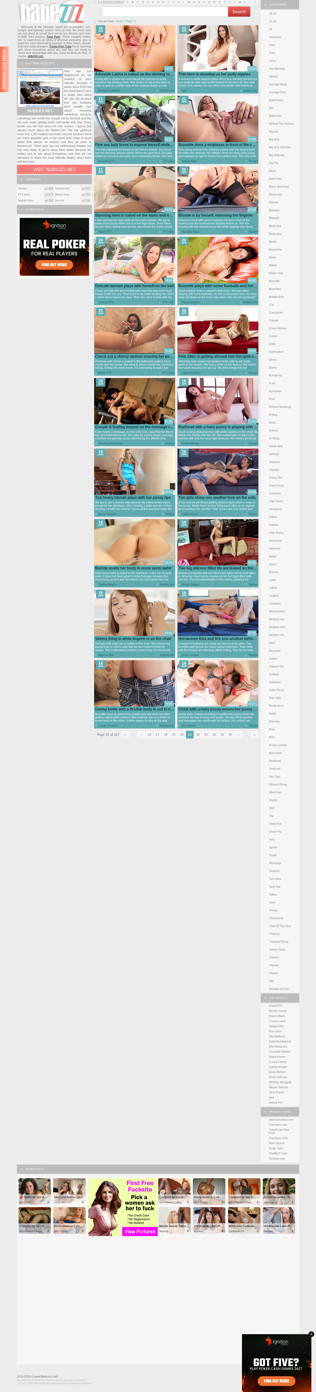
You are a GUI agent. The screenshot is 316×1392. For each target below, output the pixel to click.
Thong (273, 910)
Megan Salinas (278, 1087)
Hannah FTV (106, 161)
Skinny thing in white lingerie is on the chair (133, 639)
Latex (272, 580)
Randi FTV (275, 1006)
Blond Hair (275, 194)
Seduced (274, 768)
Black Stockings (279, 186)
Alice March (276, 1092)
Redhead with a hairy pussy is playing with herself (222, 427)
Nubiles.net (167, 90)
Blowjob (274, 218)
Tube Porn (53, 36)
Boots (272, 241)
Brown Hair (276, 273)
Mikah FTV (105, 373)
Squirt (272, 855)
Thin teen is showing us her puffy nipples (214, 74)
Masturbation (277, 611)
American (275, 37)
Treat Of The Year (280, 926)
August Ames (277, 1056)
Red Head (275, 753)
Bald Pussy (276, 100)
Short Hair (275, 792)
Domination (276, 351)
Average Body (278, 84)
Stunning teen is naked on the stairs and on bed (137, 215)
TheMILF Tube (278, 1153)
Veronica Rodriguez (110, 443)
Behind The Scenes (281, 123)
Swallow (274, 871)
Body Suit (275, 226)
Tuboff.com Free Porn (279, 1131)
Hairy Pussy (276, 485)
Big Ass (273, 131)
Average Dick (277, 92)
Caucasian (276, 312)
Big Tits (273, 163)
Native (273, 658)
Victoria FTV (106, 302)
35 (222, 734)
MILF (272, 643)
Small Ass (275, 823)
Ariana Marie (277, 1016)
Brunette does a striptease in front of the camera (220, 145)
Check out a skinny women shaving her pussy (135, 356)
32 (198, 734)
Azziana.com (277, 1158)
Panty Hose (276, 705)
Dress (272, 359)
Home (119, 21)
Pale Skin (275, 698)
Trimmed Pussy (278, 941)
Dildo (272, 344)
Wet (271, 981)
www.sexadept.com (281, 1119)
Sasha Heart (189, 514)
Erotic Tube (276, 1148)
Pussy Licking (277, 745)
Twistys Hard (277, 949)
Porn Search (277, 1143)
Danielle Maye (191, 231)
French (273, 430)
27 (157, 734)
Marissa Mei (106, 655)
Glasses (274, 469)
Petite (272, 713)
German (274, 454)
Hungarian (275, 509)
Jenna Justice (190, 655)
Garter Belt (275, 446)
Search (239, 11)
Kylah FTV (104, 231)
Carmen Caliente (109, 90)
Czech (273, 336)
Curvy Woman (278, 328)
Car (271, 304)
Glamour (274, 462)
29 (174, 734)
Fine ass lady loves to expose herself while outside (139, 145)
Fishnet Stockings (280, 407)
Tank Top (274, 886)
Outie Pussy (276, 690)
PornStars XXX (278, 1138)
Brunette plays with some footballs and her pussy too (225, 286)
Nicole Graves (107, 514)
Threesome (276, 918)
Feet (272, 399)
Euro (272, 383)
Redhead (275, 761)
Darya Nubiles (191, 302)
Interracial (275, 540)
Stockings (275, 863)
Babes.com (250, 90)
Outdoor (274, 674)
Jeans (273, 564)
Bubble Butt (276, 296)
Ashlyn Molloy (190, 443)
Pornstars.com (278, 1124)
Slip (271, 816)
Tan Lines (275, 878)
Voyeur (273, 973)
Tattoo (273, 894)
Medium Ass (276, 619)
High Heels (276, 501)
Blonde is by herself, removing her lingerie (215, 215)
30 (182, 734)
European (275, 391)
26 (149, 734)
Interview (274, 548)
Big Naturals (277, 155)
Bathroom (275, 116)
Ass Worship (277, 68)
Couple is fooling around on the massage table (136, 427)
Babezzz (50, 13)
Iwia (184, 90)
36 (230, 734)
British (273, 265)
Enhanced (275, 375)
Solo (272, 839)
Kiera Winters (277, 1072)
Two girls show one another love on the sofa (217, 497)
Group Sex (275, 477)
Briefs (272, 257)
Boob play (275, 234)
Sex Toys (274, 776)
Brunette (274, 281)
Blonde (273, 202)
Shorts (273, 800)
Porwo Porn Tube (60, 46)
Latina (273, 587)
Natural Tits (276, 666)
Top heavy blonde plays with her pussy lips (133, 497)
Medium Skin (277, 627)
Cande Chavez (107, 725)
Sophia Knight (107, 584)
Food (272, 422)
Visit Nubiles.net (54, 169)
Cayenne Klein (191, 373)
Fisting (273, 414)
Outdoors (275, 682)
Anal (272, 45)
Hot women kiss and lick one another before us (219, 639)
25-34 (272, 21)
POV (272, 737)
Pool (272, 729)
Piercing (274, 721)
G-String (274, 438)
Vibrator (274, 965)
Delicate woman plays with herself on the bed (134, 286)
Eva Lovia (275, 1031)
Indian (273, 517)
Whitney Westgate (280, 1082)
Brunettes (275, 289)
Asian (272, 60)
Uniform (274, 957)
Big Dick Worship (280, 147)
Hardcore (275, 493)
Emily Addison (278, 1077)
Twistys (252, 161)
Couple (273, 320)
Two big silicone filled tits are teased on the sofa (220, 568)
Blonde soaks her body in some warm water (133, 568)
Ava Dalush (189, 725)
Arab (272, 53)
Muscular (275, 650)
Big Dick (274, 139)
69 (270, 29)
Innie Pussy (276, 532)
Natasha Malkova (280, 1041)
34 (214, 734)
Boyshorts (275, 249)
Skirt (272, 808)
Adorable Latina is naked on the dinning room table (140, 74)
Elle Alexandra (278, 1046)
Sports (273, 847)
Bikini (272, 171)
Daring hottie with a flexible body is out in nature (137, 709)
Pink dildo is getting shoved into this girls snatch (221, 356)
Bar (271, 108)
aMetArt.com (35, 56)
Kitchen (274, 572)
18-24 (272, 13)
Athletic (273, 76)
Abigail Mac (189, 161)
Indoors (274, 525)
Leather (274, 595)
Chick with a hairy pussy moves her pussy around (222, 709)
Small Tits (275, 831)
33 (206, 734)
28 (165, 734)
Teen (272, 902)
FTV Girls (168, 161)
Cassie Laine (277, 1021)
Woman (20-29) (279, 989)
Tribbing (274, 934)
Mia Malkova (277, 1036)
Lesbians (275, 603)
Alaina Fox (275, 1102)
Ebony (273, 367)
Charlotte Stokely (280, 1051)
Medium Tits (276, 635)
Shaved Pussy (278, 784)
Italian (273, 556)
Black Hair (275, 178)
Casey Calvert (278, 1061)
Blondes (274, 210)
